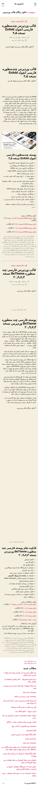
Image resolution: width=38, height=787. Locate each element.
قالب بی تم (5, 642)
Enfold (32, 236)
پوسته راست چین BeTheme (12, 638)
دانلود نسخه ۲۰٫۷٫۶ (29, 612)
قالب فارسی (7, 244)
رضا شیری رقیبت (30, 739)
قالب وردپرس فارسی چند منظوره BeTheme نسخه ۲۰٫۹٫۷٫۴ (19, 273)
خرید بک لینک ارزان (30, 661)
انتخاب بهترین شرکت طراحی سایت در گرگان (21, 722)
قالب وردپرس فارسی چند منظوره (19, 254)
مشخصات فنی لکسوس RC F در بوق (24, 726)
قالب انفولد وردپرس (17, 244)
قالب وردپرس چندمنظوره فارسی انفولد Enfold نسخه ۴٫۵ (19, 29)
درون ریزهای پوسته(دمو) (27, 619)
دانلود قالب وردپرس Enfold (10, 242)
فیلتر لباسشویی (31, 730)
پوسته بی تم (24, 638)
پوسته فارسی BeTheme (27, 640)
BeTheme (31, 638)
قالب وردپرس (20, 21)
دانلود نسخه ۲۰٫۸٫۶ (29, 608)
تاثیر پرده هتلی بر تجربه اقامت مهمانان (23, 707)
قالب (25, 21)
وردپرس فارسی (29, 256)
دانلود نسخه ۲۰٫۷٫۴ (29, 616)
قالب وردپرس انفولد (19, 246)
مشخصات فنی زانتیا (29, 692)
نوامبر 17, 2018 (13, 37)
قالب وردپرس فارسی (16, 648)
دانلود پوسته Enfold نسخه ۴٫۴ (26, 228)
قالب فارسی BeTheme (19, 644)
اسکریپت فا (19, 4)
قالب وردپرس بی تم (14, 646)
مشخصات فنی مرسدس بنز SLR (25, 696)
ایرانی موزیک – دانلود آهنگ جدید (25, 711)
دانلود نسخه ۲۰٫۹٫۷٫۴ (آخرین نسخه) (24, 604)
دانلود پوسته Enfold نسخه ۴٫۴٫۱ (25, 224)
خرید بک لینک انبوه (30, 663)
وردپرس (13, 21)
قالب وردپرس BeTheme (27, 646)
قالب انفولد (27, 244)
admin (23, 37)
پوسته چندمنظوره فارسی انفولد (17, 236)
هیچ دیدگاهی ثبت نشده (17, 40)
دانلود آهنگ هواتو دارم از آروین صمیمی (23, 734)
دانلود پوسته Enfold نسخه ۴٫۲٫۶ (25, 232)
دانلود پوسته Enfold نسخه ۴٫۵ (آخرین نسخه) (21, 218)
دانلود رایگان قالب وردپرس (19, 240)
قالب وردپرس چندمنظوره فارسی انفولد (18, 248)
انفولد (28, 236)
